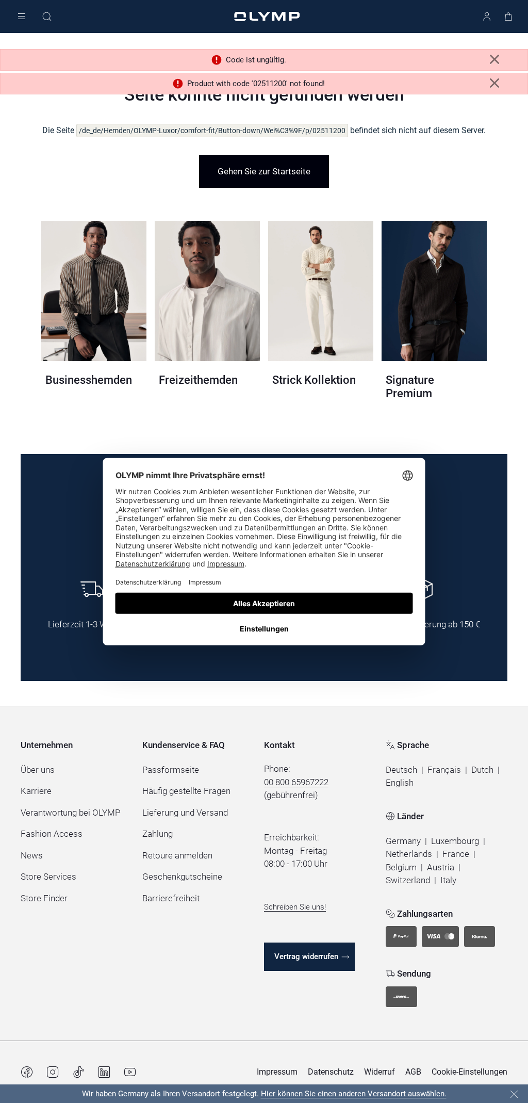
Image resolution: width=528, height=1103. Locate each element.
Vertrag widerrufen (306, 956)
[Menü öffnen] (21, 16)
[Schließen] (514, 1094)
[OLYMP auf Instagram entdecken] (52, 1072)
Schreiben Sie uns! (295, 907)
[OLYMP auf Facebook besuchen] (27, 1072)
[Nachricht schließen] (494, 59)
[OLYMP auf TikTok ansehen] (78, 1072)
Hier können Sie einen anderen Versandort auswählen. (354, 1093)
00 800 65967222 (296, 782)
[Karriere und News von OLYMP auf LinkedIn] (104, 1072)
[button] (401, 770)
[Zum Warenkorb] (508, 16)
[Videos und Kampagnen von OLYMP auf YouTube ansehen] (130, 1072)
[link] (264, 171)
